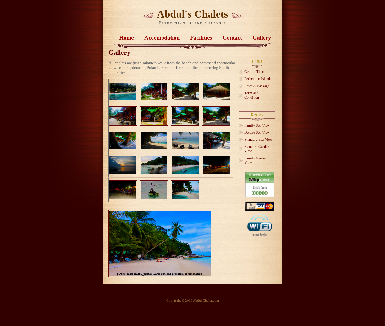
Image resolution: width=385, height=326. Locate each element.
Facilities (201, 37)
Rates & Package (256, 86)
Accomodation (162, 37)
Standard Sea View (258, 139)
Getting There (254, 72)
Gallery (261, 37)
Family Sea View (257, 125)
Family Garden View (255, 160)
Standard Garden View (256, 148)
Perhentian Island (257, 79)
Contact (232, 37)
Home (126, 37)
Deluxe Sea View (257, 132)
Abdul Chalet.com (206, 300)
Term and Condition (251, 95)
